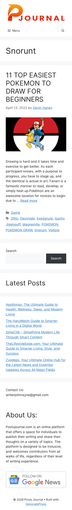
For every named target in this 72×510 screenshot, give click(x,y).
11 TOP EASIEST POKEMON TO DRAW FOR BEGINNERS (31, 87)
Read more (28, 201)
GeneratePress (36, 504)
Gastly (59, 218)
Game (15, 213)
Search (11, 251)
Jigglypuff (13, 224)
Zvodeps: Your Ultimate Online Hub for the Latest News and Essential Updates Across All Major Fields (35, 365)
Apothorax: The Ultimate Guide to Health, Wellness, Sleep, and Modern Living (34, 309)
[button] (63, 30)
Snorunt (40, 230)
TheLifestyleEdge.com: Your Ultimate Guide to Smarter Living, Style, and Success (34, 348)
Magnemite (31, 224)
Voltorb (54, 230)
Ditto (14, 218)
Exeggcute (45, 218)
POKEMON (50, 224)
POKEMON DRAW (19, 230)
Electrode (27, 218)
